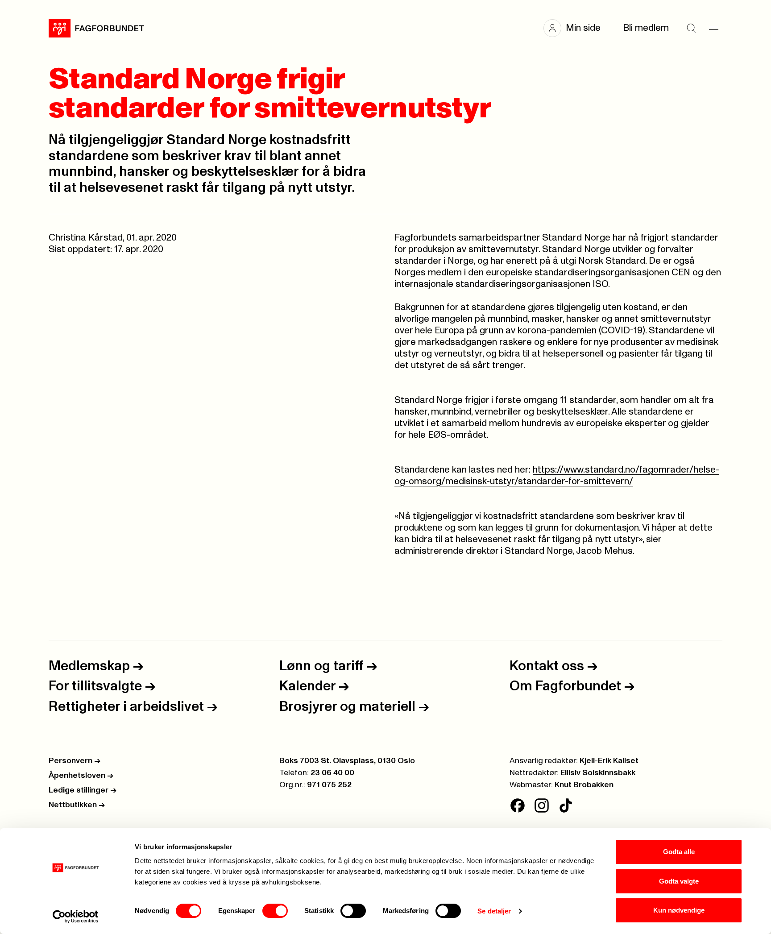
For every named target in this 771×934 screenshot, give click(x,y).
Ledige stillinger (82, 790)
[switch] (275, 911)
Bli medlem (646, 28)
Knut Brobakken (584, 785)
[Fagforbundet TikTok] (566, 805)
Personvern (74, 761)
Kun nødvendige (679, 910)
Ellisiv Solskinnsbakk (597, 773)
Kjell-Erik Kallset (609, 761)
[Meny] (713, 28)
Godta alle (679, 851)
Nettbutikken (77, 805)
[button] (576, 28)
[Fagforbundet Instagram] (542, 805)
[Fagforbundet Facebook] (518, 805)
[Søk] (691, 28)
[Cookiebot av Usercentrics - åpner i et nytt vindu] (76, 916)
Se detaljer (494, 911)
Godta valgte (679, 881)
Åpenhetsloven (81, 776)
